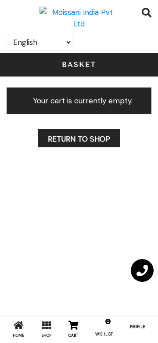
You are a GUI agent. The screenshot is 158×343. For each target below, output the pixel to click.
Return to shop (79, 139)
